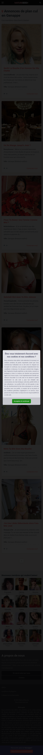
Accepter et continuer (21, 401)
